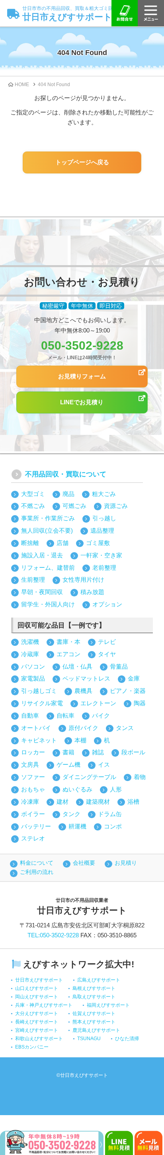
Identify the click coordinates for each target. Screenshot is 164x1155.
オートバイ (36, 727)
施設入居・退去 (42, 555)
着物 (140, 776)
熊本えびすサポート (93, 1022)
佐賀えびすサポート (93, 1013)
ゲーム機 (68, 764)
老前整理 (104, 567)
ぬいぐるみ (77, 789)
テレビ (107, 641)
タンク (71, 814)
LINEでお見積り (81, 402)
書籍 (68, 752)
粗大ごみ (104, 493)
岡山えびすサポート (36, 997)
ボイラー (33, 814)
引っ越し (104, 518)
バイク (101, 715)
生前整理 (33, 579)
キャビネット (39, 740)
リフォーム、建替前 (48, 567)
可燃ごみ (74, 505)
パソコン (33, 666)
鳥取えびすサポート (93, 997)
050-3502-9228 (82, 345)
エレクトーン (98, 703)
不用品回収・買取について (65, 474)
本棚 (80, 740)
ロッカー (33, 752)
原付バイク (83, 727)
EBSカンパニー (32, 1047)
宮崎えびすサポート (36, 1030)
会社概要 (84, 863)
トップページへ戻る (82, 162)
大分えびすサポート (36, 1013)
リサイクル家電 (42, 703)
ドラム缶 (110, 814)
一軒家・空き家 (101, 555)
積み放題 (92, 591)
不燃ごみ (33, 505)
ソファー (33, 776)
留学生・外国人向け (48, 604)
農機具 (83, 690)
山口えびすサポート (36, 988)
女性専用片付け (83, 579)
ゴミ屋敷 (98, 542)
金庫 (134, 678)
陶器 (140, 703)
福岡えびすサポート (108, 1005)
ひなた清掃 (127, 1038)
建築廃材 (98, 801)
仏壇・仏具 (77, 666)
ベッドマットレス (86, 678)
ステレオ (33, 838)
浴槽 (133, 801)
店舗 (62, 542)
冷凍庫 (30, 801)
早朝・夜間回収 (42, 591)
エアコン (68, 654)
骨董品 (119, 666)
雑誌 (98, 752)
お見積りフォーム (82, 376)
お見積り (126, 863)
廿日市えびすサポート (70, 14)
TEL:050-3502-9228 (53, 935)
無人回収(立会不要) (47, 530)
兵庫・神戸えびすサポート (43, 1005)
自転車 (65, 715)
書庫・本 (68, 641)
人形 (116, 789)
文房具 (30, 764)
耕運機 (77, 826)
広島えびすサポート (98, 980)
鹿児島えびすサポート (96, 1030)
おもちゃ (33, 789)
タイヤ (107, 654)
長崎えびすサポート (36, 1022)
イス (104, 764)
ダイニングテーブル (89, 776)
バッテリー (36, 826)
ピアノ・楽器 (128, 690)
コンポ (113, 826)
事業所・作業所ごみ (48, 518)
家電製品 (33, 678)
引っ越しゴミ (39, 690)
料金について (36, 863)
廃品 (68, 493)
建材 (62, 801)
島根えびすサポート (93, 988)
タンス (125, 727)
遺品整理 (102, 530)
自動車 (30, 715)
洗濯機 (30, 641)
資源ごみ (116, 505)
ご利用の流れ (36, 872)
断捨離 (30, 542)
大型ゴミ (33, 493)
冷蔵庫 (30, 654)
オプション (107, 604)
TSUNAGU (89, 1038)
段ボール (133, 752)
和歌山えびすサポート (39, 1038)
